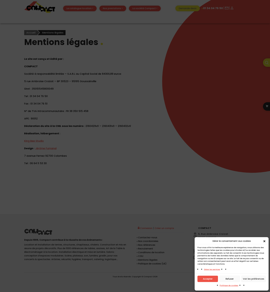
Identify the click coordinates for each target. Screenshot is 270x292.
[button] (264, 241)
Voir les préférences (253, 278)
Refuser (230, 278)
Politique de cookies (229, 285)
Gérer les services (212, 269)
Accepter (208, 278)
